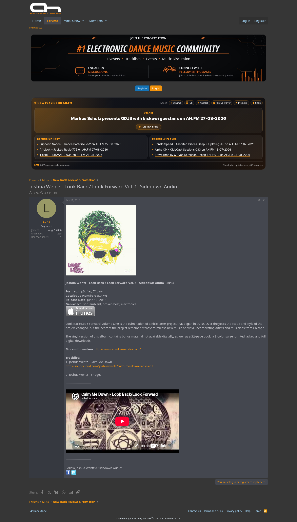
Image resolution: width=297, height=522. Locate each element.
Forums (52, 21)
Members (96, 21)
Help (248, 511)
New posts (35, 27)
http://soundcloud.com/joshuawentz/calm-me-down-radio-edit (109, 366)
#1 (264, 200)
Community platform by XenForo (149, 518)
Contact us (194, 511)
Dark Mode (40, 511)
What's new (72, 21)
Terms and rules (213, 511)
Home (36, 21)
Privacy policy (234, 511)
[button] (83, 20)
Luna (36, 193)
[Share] (258, 200)
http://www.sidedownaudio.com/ (118, 349)
